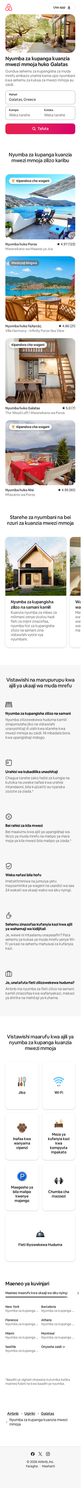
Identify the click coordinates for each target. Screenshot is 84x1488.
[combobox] (40, 99)
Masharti (48, 1466)
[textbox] (23, 115)
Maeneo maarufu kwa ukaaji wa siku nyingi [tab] (36, 1293)
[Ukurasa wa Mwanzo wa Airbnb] (8, 7)
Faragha (32, 1466)
